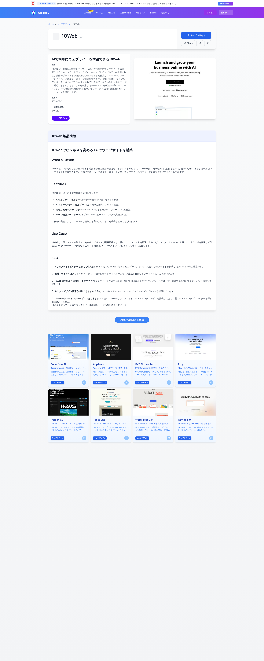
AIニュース (140, 12)
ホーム (51, 24)
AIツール (99, 12)
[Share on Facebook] (207, 43)
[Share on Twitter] (199, 43)
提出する (165, 12)
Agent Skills (125, 12)
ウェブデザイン (64, 24)
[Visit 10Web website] (175, 88)
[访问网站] (84, 382)
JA (226, 12)
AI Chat (88, 12)
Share (190, 43)
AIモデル (112, 12)
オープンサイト (198, 35)
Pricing (153, 12)
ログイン (210, 12)
